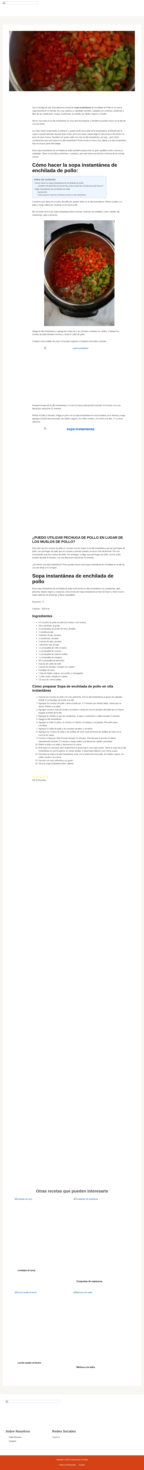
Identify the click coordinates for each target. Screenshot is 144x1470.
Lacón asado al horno (29, 1363)
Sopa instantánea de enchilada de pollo (52, 189)
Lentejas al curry (26, 1270)
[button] (120, 8)
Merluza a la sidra (85, 1367)
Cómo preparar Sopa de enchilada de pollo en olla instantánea (62, 195)
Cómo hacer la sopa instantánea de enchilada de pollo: (59, 183)
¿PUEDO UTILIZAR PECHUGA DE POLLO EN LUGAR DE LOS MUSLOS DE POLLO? (70, 186)
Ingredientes (42, 192)
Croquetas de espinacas (89, 1281)
